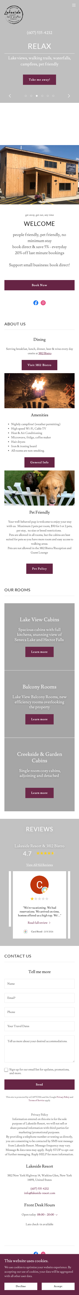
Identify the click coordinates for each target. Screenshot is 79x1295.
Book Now (39, 285)
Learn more (39, 652)
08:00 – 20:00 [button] (45, 1214)
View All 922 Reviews (39, 865)
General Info (39, 462)
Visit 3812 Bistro (39, 365)
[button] (26, 96)
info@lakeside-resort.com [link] (39, 1193)
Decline (21, 1286)
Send (39, 1084)
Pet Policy (39, 569)
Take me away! (39, 80)
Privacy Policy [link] (63, 1097)
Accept (58, 1286)
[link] (14, 5)
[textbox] (39, 984)
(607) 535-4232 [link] (39, 32)
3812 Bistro (44, 353)
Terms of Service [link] (36, 1100)
